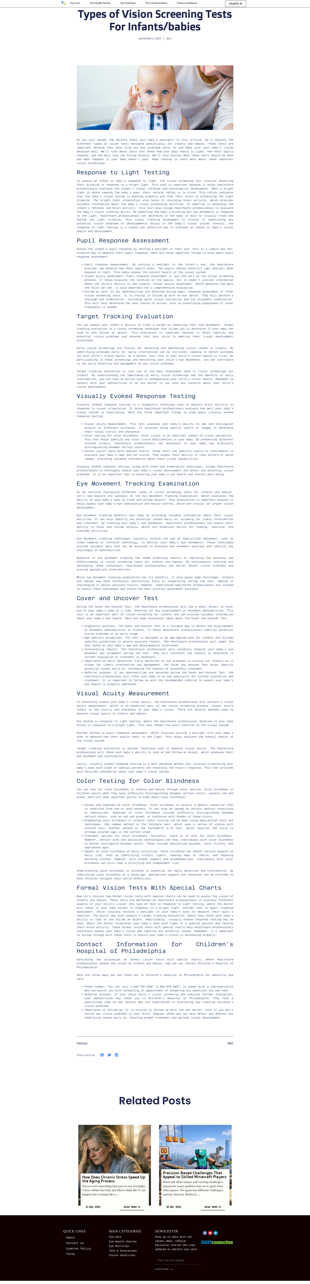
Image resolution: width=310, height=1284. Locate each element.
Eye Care (75, 3)
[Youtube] (210, 1233)
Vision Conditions (187, 3)
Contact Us (75, 1243)
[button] (102, 1055)
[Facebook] (205, 1233)
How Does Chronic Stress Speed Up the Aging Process (113, 1179)
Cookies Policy (78, 1248)
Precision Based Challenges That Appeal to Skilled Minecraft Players (195, 1174)
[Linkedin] (215, 1233)
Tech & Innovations (156, 3)
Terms (70, 1254)
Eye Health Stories (100, 3)
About (70, 1237)
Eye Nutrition (128, 3)
